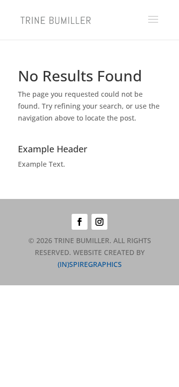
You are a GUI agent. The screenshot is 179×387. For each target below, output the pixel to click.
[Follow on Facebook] (80, 222)
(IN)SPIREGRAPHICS (90, 264)
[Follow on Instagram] (99, 222)
